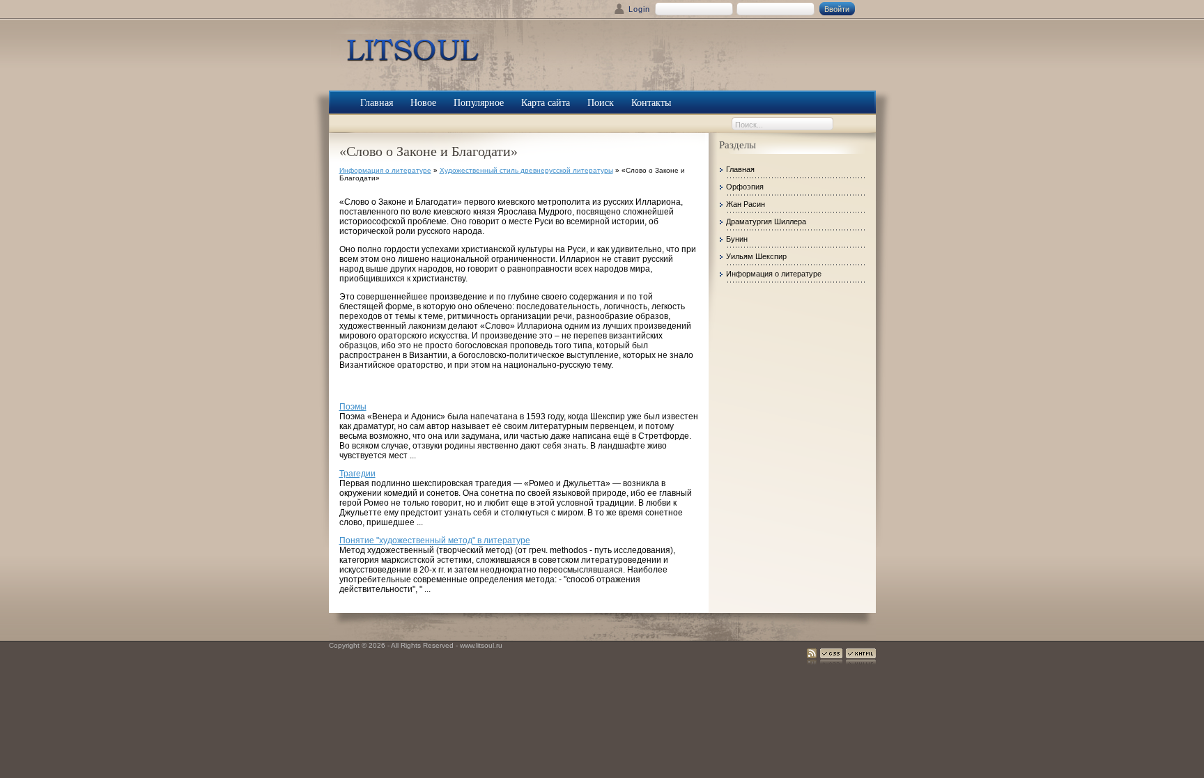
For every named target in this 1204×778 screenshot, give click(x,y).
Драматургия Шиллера (766, 221)
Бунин (737, 239)
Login (639, 9)
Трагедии (357, 474)
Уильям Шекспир (756, 256)
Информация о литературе (385, 170)
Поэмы (352, 407)
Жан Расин (745, 204)
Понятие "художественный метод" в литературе (434, 540)
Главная (740, 169)
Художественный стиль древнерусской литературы (526, 170)
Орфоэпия (745, 186)
